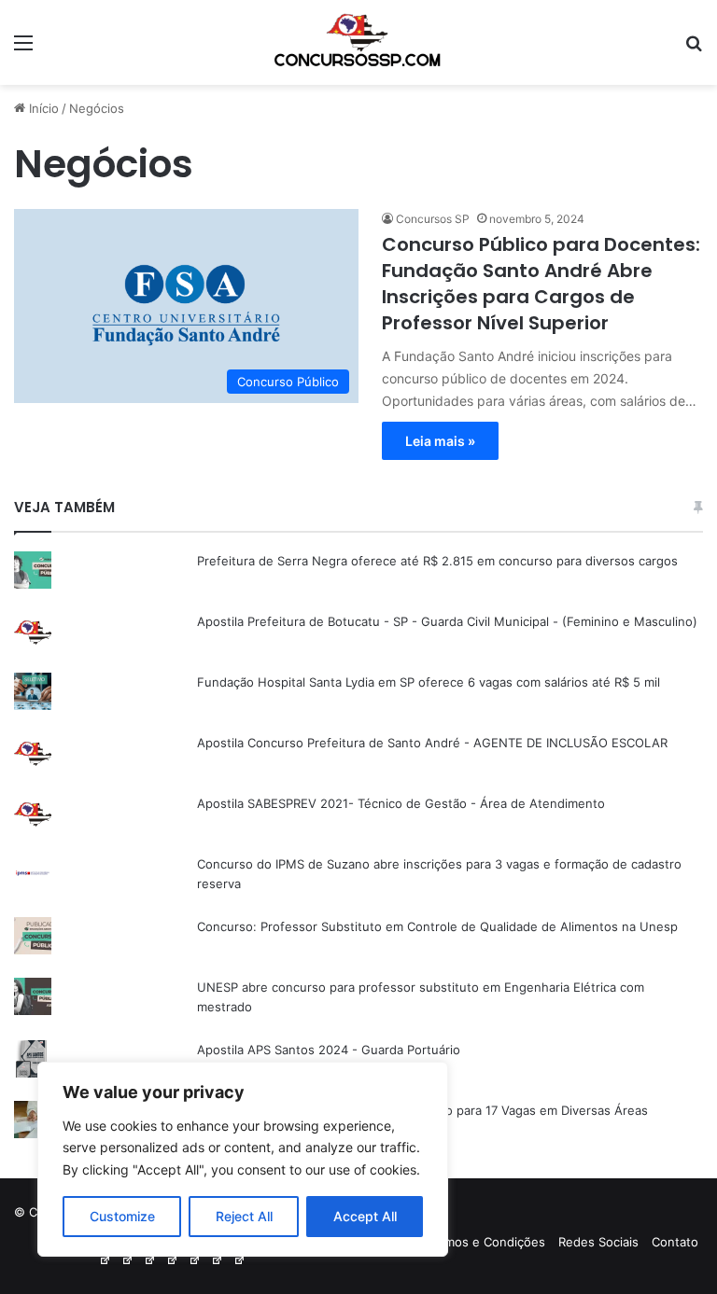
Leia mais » (440, 441)
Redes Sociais (598, 1241)
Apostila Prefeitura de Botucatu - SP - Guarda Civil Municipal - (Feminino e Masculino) (447, 621)
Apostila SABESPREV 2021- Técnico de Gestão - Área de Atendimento (401, 803)
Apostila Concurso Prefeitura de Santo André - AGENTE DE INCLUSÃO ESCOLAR (432, 742)
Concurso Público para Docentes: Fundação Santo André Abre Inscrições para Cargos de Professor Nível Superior (541, 283)
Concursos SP (433, 219)
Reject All (244, 1216)
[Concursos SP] (358, 42)
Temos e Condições (487, 1241)
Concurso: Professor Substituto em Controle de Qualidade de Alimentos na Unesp (437, 926)
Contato (675, 1241)
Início (42, 108)
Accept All (365, 1216)
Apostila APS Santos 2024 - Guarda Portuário (328, 1049)
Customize (122, 1216)
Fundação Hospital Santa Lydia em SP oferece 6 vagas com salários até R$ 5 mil (428, 682)
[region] (242, 1159)
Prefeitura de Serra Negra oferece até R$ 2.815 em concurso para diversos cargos (437, 560)
